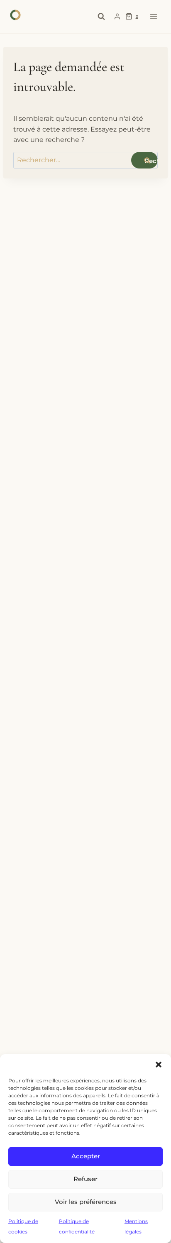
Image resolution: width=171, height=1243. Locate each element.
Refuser (85, 1179)
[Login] (117, 17)
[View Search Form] (101, 16)
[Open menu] (153, 16)
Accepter (85, 1156)
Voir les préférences (86, 1202)
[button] (158, 1064)
